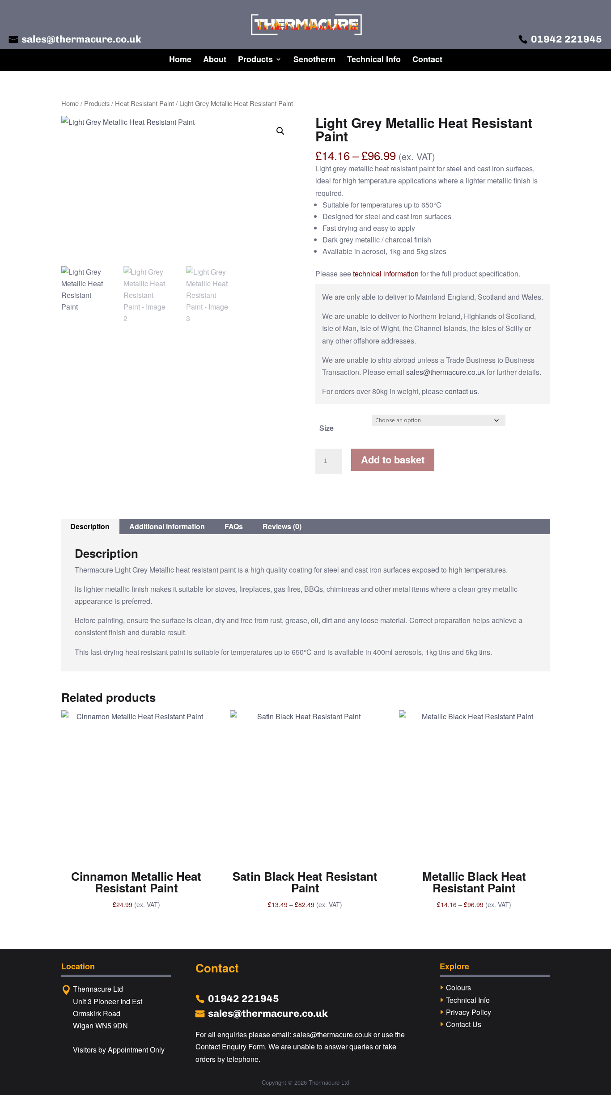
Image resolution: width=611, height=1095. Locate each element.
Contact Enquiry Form (230, 1046)
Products (255, 59)
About (214, 59)
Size (326, 428)
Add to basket (392, 459)
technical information (386, 273)
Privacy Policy (468, 1012)
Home (180, 59)
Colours (458, 987)
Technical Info (374, 59)
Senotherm (314, 59)
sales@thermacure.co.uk (81, 39)
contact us (461, 391)
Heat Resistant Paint (144, 103)
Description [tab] (90, 526)
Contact (427, 59)
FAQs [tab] (234, 526)
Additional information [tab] (167, 526)
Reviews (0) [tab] (282, 526)
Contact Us (463, 1024)
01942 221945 (566, 39)
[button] (280, 131)
